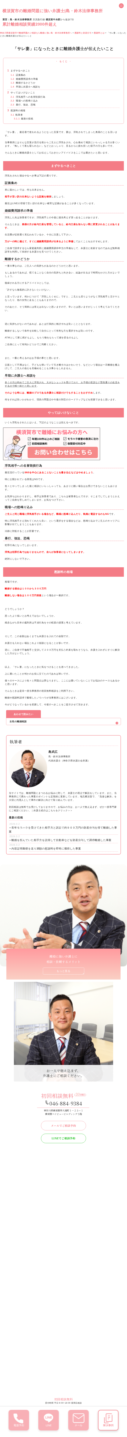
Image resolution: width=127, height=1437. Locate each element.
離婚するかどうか (23, 82)
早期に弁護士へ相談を (25, 86)
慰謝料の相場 (16, 110)
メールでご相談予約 (63, 1126)
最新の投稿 (23, 118)
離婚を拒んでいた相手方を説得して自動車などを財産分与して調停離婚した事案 (61, 840)
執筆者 (17, 114)
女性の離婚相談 (18, 721)
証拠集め (18, 75)
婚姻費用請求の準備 (24, 79)
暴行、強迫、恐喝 (23, 104)
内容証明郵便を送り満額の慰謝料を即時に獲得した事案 (46, 848)
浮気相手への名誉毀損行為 (28, 97)
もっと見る (63, 971)
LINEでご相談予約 (63, 1138)
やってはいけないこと (21, 92)
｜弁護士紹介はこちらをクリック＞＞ (52, 810)
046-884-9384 (65, 1103)
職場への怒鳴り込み (24, 100)
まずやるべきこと (18, 70)
